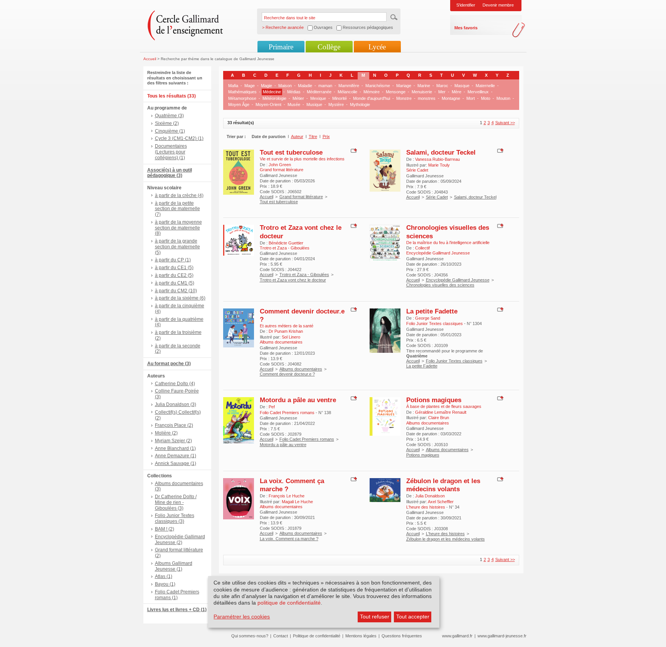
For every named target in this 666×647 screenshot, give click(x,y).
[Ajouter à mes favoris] (353, 150)
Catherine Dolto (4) (175, 383)
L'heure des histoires (445, 533)
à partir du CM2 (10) (176, 290)
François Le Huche (286, 496)
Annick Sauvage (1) (175, 463)
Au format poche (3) (169, 363)
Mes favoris (466, 27)
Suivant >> (505, 122)
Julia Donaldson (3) (175, 404)
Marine (423, 85)
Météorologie (274, 98)
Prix (326, 136)
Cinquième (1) (170, 131)
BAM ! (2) (164, 529)
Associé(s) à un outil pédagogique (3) (169, 173)
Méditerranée (319, 91)
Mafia (233, 85)
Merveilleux (478, 91)
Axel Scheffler (441, 501)
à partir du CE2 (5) (174, 275)
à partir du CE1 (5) (174, 267)
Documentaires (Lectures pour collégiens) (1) (171, 151)
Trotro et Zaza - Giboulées (304, 274)
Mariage (403, 85)
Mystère (336, 104)
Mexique (318, 98)
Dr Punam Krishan (286, 331)
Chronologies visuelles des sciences (440, 285)
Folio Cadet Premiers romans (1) (177, 594)
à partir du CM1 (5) (174, 283)
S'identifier (465, 5)
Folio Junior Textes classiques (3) (174, 518)
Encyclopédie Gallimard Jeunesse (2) (180, 539)
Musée (294, 104)
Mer (442, 91)
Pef (272, 406)
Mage (249, 85)
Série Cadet (437, 197)
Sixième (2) (167, 123)
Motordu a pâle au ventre (298, 400)
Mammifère (348, 85)
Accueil (149, 59)
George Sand (427, 318)
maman (325, 85)
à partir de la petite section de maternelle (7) (177, 209)
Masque (461, 85)
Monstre (404, 98)
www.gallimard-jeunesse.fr (502, 636)
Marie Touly (439, 165)
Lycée (377, 47)
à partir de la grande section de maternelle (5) (177, 246)
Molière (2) (166, 433)
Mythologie (360, 104)
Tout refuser (374, 616)
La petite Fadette (431, 311)
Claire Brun (438, 417)
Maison (285, 85)
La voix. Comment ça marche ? (289, 538)
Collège (329, 47)
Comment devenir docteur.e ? (287, 374)
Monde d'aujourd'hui (371, 98)
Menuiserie (422, 91)
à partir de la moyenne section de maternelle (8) (178, 227)
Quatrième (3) (169, 115)
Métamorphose (242, 98)
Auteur (297, 136)
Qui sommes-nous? (249, 636)
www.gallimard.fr (457, 636)
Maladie (305, 85)
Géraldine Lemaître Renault (440, 412)
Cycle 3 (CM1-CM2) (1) (179, 138)
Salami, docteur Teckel (441, 152)
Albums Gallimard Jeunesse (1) (173, 566)
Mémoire (371, 91)
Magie (266, 85)
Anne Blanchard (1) (175, 448)
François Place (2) (174, 425)
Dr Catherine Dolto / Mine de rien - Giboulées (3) (176, 502)
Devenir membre (498, 5)
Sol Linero (291, 337)
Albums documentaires (300, 369)
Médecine (272, 91)
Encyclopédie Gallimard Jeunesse (457, 280)
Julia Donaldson (430, 496)
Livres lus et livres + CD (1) (177, 609)
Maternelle (485, 85)
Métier (298, 98)
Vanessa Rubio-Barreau (437, 159)
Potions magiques (433, 400)
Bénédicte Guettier (286, 243)
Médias (294, 91)
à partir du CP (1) (173, 260)
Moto (485, 98)
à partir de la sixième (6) (180, 298)
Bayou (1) (165, 584)
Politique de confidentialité (316, 636)
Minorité (339, 98)
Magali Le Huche (297, 501)
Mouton (503, 98)
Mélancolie (347, 91)
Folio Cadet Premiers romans (306, 439)
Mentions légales (361, 636)
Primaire (281, 47)
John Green (280, 164)
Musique (314, 104)
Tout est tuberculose (291, 152)
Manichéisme (377, 85)
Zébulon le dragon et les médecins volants (443, 485)
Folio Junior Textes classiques (454, 361)
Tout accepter (412, 616)
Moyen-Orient (268, 104)
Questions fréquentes (402, 636)
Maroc (442, 85)
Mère (456, 91)
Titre (313, 136)
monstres (427, 98)
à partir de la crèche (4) (179, 195)
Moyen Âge (238, 104)
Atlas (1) (163, 576)
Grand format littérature (301, 196)
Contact (280, 636)
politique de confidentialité (289, 603)
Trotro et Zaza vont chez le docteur (293, 280)
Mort (470, 98)
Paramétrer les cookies (242, 616)
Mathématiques (242, 91)
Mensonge (395, 91)
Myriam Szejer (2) (173, 440)
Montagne (451, 98)
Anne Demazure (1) (175, 455)
